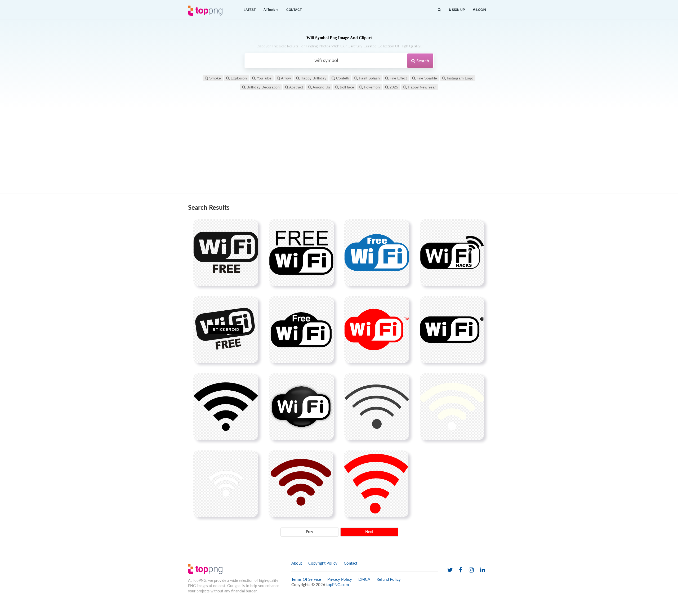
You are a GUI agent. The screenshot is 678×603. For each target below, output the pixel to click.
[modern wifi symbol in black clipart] (225, 406)
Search (422, 61)
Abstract (295, 87)
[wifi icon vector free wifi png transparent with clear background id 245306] (225, 329)
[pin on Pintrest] (251, 226)
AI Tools (270, 9)
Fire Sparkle (426, 78)
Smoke (214, 78)
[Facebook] (460, 570)
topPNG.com (337, 585)
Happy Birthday (313, 78)
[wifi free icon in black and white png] (225, 252)
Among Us (321, 87)
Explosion (238, 78)
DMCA (364, 580)
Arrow (285, 78)
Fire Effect (398, 78)
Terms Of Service (306, 580)
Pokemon (371, 87)
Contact (294, 10)
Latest (250, 10)
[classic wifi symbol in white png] (452, 329)
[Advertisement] (339, 151)
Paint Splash (369, 78)
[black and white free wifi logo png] (301, 252)
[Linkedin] (482, 570)
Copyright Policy (322, 563)
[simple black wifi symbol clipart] (376, 406)
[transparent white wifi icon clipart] (225, 483)
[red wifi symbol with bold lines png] (376, 329)
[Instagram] (471, 570)
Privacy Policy (339, 580)
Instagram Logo (459, 78)
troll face (346, 87)
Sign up (458, 10)
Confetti (342, 78)
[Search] (439, 10)
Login (480, 10)
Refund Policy (389, 580)
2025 (393, 87)
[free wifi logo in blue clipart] (376, 252)
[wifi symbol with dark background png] (301, 406)
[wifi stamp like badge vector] (301, 329)
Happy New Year (421, 87)
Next (369, 532)
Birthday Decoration (263, 87)
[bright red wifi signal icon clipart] (376, 483)
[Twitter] (450, 570)
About (296, 563)
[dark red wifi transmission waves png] (301, 483)
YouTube (263, 78)
